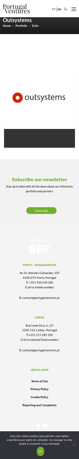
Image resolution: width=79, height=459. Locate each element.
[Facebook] (32, 425)
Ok (40, 451)
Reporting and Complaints (39, 405)
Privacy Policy (39, 389)
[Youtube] (45, 425)
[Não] (74, 445)
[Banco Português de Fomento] (39, 246)
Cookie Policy (39, 397)
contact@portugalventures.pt (41, 297)
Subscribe (41, 210)
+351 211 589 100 (41, 335)
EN (59, 9)
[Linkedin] (38, 425)
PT (53, 9)
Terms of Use (39, 381)
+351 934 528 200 (41, 282)
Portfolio (21, 25)
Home (7, 25)
